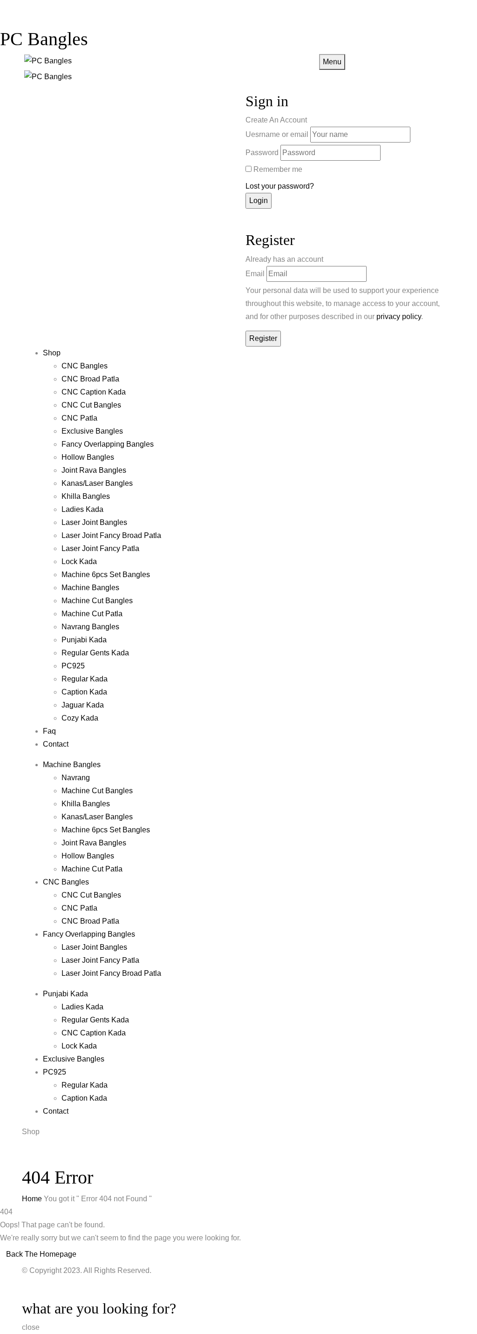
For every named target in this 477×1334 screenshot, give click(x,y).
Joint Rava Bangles (93, 470)
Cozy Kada (79, 718)
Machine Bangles (90, 588)
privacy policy (398, 316)
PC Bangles (44, 38)
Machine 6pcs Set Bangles (105, 575)
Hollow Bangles (87, 457)
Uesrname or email (276, 134)
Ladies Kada (82, 509)
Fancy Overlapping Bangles (107, 444)
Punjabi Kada (84, 640)
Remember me (277, 169)
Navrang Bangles (90, 627)
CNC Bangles (84, 366)
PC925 (73, 666)
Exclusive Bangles (92, 431)
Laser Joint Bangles (94, 522)
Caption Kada (84, 692)
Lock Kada (79, 561)
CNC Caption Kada (93, 392)
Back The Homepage (41, 1254)
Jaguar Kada (82, 705)
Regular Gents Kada (95, 653)
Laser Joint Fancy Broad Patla (111, 535)
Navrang (75, 778)
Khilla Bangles (85, 496)
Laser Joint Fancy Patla (100, 548)
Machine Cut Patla (92, 614)
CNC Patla (79, 418)
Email (255, 274)
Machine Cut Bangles (97, 601)
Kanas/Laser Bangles (97, 483)
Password (262, 153)
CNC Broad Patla (90, 379)
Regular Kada (84, 679)
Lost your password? (279, 186)
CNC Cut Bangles (91, 405)
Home (32, 1199)
